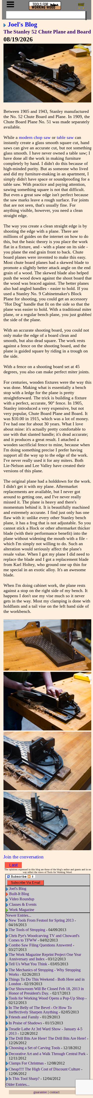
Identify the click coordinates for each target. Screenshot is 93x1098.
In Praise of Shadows (25, 1023)
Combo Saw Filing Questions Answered (40, 945)
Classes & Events (22, 904)
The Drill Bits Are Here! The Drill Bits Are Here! (47, 1038)
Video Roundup (21, 899)
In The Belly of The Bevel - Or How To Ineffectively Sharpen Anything (40, 1009)
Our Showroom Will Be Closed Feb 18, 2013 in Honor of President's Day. (46, 991)
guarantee (40, 1092)
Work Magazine (21, 910)
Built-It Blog (19, 894)
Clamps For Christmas (26, 1063)
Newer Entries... (18, 915)
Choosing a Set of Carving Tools (34, 1048)
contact (55, 1092)
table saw (65, 137)
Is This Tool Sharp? (24, 1078)
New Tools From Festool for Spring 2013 (41, 920)
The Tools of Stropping (27, 930)
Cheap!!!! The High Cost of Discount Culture (44, 1069)
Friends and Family (24, 1017)
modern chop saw (35, 137)
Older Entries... (18, 1084)
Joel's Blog (22, 24)
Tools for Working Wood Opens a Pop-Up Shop (46, 998)
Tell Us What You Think (28, 964)
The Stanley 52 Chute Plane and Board (47, 32)
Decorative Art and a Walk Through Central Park (47, 1054)
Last (13, 865)
